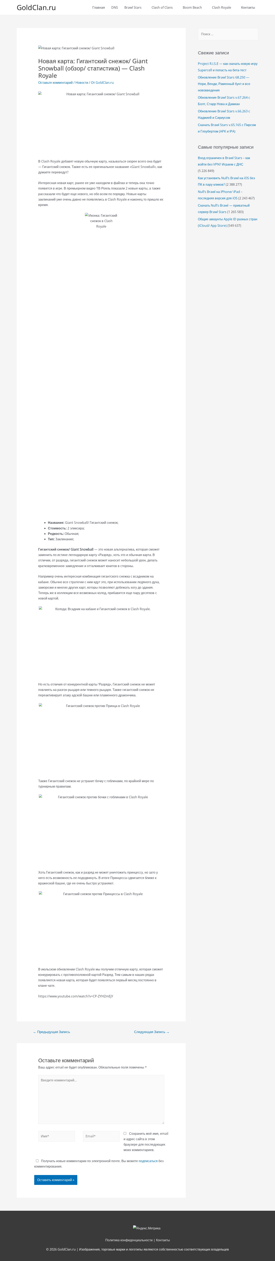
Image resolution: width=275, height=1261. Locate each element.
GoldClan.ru (36, 7)
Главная (98, 7)
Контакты (248, 7)
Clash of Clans (162, 7)
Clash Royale (221, 7)
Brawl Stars (133, 7)
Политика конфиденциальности (129, 1240)
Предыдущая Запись (51, 1031)
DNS (114, 7)
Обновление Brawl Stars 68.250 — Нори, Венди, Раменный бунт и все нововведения (224, 83)
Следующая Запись (152, 1031)
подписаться (148, 1161)
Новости (81, 82)
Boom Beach (192, 7)
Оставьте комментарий (55, 82)
